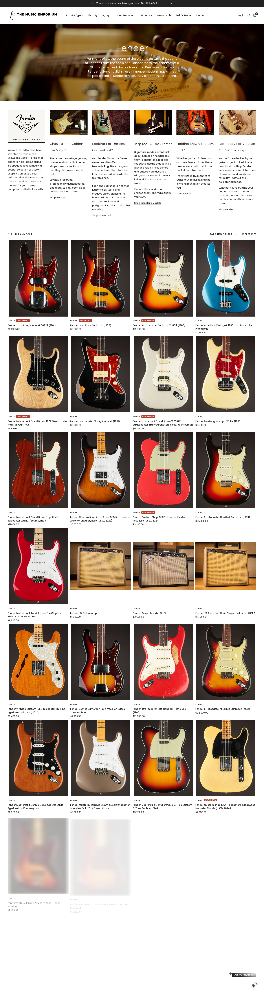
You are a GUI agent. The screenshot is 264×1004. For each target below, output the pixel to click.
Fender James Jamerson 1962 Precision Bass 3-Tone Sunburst (98, 710)
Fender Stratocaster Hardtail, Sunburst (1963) (222, 517)
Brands (145, 15)
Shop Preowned (125, 15)
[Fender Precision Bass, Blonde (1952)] (100, 949)
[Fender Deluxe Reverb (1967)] (163, 566)
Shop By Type (73, 15)
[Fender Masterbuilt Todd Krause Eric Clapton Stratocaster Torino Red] (38, 566)
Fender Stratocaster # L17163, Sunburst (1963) (222, 709)
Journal (200, 15)
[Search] (249, 15)
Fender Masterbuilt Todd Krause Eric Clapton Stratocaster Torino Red (34, 615)
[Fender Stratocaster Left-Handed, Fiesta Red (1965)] (163, 662)
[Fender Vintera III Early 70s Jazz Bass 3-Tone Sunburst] (38, 854)
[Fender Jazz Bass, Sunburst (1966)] (100, 278)
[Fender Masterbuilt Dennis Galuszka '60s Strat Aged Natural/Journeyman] (38, 758)
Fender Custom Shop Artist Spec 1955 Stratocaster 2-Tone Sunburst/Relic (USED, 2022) (100, 519)
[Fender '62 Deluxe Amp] (100, 566)
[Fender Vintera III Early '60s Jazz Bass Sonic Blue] (163, 854)
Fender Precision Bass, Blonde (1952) (92, 996)
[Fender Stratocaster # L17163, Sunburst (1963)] (226, 662)
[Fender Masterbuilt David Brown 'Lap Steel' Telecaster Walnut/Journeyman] (38, 470)
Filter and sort (21, 234)
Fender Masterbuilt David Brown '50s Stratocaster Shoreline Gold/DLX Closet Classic (100, 806)
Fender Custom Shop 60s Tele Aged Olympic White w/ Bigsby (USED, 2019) (225, 998)
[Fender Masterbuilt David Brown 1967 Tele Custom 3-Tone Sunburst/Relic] (163, 758)
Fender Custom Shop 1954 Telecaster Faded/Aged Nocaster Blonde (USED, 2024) (225, 806)
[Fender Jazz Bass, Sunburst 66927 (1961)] (38, 278)
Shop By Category (98, 15)
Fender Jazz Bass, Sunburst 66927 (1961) (32, 325)
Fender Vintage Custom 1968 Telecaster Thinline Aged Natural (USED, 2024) (36, 710)
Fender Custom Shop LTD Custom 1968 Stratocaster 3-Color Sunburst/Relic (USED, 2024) (162, 998)
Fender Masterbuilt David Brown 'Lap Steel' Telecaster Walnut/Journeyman (33, 519)
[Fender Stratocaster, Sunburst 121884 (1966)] (163, 278)
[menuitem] (74, 15)
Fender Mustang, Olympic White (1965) (218, 421)
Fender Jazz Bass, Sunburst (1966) (90, 325)
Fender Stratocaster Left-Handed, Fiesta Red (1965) (159, 710)
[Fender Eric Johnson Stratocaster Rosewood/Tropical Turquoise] (38, 949)
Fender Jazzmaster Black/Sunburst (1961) (95, 421)
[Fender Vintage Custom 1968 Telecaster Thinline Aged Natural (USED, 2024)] (38, 662)
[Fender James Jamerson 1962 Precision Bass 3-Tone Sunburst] (100, 662)
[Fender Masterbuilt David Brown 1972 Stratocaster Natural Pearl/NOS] (38, 374)
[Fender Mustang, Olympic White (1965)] (226, 374)
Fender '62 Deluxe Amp (83, 613)
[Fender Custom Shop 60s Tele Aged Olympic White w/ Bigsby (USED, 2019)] (226, 949)
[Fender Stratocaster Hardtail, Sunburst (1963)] (226, 470)
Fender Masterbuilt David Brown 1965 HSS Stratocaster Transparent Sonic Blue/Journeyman (163, 423)
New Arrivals (164, 15)
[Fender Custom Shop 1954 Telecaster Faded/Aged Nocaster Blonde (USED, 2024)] (226, 758)
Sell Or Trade (183, 15)
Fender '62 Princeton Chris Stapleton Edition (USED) (225, 613)
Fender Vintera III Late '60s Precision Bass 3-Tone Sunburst (99, 902)
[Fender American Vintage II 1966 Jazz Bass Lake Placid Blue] (226, 278)
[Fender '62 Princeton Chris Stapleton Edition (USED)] (226, 566)
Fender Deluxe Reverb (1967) (149, 613)
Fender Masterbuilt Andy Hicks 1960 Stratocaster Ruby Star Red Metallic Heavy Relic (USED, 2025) (224, 902)
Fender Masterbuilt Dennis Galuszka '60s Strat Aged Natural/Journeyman (35, 806)
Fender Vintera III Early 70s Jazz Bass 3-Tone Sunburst (34, 902)
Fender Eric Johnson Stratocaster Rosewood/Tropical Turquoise (28, 998)
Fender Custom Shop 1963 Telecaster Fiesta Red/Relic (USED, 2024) (159, 519)
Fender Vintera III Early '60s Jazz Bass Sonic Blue (161, 900)
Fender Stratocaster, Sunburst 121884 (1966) (159, 325)
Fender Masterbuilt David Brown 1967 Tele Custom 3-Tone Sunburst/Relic (162, 806)
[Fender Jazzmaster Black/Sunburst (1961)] (100, 374)
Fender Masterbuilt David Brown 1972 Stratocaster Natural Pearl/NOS (37, 423)
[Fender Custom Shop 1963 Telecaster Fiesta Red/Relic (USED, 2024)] (163, 470)
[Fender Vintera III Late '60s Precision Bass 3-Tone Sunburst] (100, 854)
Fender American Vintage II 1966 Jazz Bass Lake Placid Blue (223, 327)
